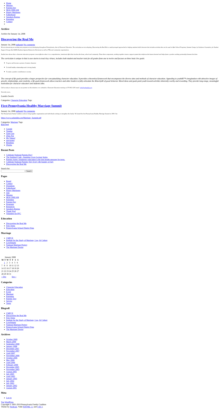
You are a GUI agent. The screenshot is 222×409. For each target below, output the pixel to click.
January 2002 (11, 385)
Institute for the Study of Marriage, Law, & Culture (26, 240)
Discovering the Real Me (17, 39)
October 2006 (11, 358)
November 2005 (12, 369)
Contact (9, 22)
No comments (29, 45)
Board (8, 181)
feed (5, 124)
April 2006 (10, 362)
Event (8, 292)
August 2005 (11, 372)
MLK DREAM (12, 10)
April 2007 (10, 353)
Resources (10, 207)
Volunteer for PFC (13, 213)
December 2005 (12, 367)
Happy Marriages (13, 12)
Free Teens (10, 226)
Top (2, 402)
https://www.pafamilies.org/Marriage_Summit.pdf (21, 118)
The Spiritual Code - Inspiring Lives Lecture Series (27, 157)
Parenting (10, 19)
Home (8, 3)
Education (10, 289)
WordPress (9, 402)
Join (8, 193)
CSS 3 (40, 407)
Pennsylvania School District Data (20, 228)
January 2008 (11, 346)
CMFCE (9, 238)
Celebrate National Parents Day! (19, 155)
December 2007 (12, 349)
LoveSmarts (11, 243)
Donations (10, 186)
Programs (10, 204)
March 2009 (11, 342)
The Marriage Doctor (14, 247)
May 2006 (10, 360)
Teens (8, 303)
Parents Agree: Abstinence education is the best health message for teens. (35, 159)
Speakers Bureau (13, 17)
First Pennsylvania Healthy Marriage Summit (31, 105)
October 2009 (11, 339)
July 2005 (10, 374)
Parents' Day (11, 299)
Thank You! (11, 211)
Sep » (14, 277)
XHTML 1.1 (28, 407)
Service (9, 301)
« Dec (3, 277)
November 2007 (12, 351)
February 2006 (12, 365)
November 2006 (12, 355)
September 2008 (12, 344)
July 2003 (10, 383)
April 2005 (10, 376)
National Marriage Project (16, 245)
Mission (9, 5)
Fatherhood (10, 15)
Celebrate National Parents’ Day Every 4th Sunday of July (29, 162)
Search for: (5, 168)
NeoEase (13, 407)
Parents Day (11, 8)
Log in (9, 398)
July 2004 (10, 381)
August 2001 (11, 388)
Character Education (19, 100)
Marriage (14, 122)
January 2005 (11, 379)
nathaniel (19, 45)
